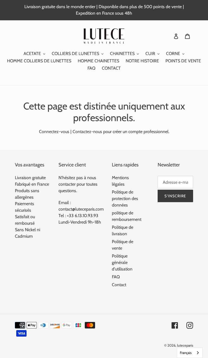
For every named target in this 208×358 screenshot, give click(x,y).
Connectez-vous (54, 131)
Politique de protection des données (125, 198)
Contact (119, 284)
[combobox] (190, 352)
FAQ (116, 276)
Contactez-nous (87, 131)
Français (185, 352)
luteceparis (185, 345)
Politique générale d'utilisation (122, 262)
